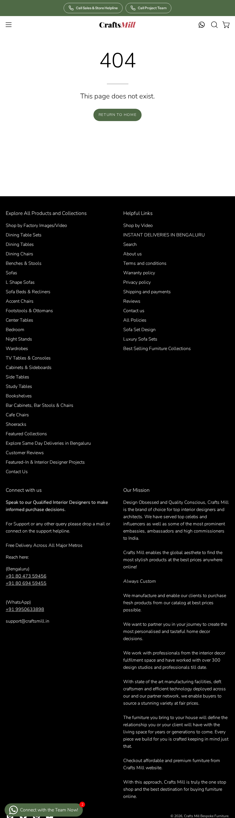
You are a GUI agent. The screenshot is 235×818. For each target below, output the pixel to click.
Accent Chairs (20, 301)
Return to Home (117, 114)
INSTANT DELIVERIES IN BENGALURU (164, 235)
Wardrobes (17, 348)
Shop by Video (138, 225)
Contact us (133, 311)
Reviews (131, 301)
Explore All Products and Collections (46, 213)
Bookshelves (19, 396)
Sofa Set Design (139, 330)
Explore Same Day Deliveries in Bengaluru (48, 443)
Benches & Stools (24, 263)
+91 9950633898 (25, 609)
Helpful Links (137, 213)
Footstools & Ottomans (29, 311)
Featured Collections (26, 434)
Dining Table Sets (24, 235)
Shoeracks (16, 424)
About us (132, 254)
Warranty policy (139, 273)
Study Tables (19, 386)
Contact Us (17, 472)
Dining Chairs (19, 254)
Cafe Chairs (17, 415)
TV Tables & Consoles (28, 358)
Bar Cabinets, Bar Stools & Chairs (39, 405)
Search (130, 244)
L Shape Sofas (20, 282)
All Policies (134, 320)
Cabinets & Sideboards (29, 367)
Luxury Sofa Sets (140, 339)
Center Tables (19, 320)
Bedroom (15, 330)
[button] (214, 25)
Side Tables (17, 377)
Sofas (11, 273)
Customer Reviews (25, 453)
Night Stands (19, 339)
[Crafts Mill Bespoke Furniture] (117, 24)
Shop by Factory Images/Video (36, 225)
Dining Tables (20, 244)
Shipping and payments (147, 292)
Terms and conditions (145, 263)
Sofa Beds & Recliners (28, 292)
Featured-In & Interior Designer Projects (45, 462)
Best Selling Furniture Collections (157, 348)
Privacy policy (137, 282)
